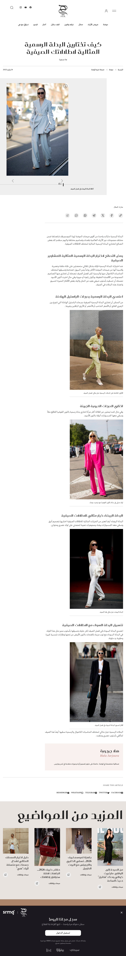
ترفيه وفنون (69, 24)
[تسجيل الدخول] (106, 11)
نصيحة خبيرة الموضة (97, 70)
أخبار (44, 24)
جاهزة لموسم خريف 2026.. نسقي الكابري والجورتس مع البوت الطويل (79, 863)
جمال (81, 24)
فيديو (35, 24)
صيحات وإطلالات (117, 887)
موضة (105, 24)
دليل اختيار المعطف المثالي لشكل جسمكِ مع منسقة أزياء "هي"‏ (17, 863)
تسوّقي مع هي (23, 24)
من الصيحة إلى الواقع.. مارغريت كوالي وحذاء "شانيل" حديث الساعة (110, 875)
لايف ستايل (55, 24)
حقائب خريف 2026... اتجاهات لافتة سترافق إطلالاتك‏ (48, 873)
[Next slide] (13, 181)
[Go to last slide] (62, 181)
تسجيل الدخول (63, 932)
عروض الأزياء (93, 24)
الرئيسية (120, 70)
